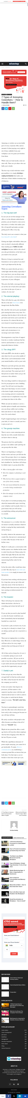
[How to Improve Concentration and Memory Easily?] (5, 879)
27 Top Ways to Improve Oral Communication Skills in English (7, 814)
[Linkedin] (14, 1084)
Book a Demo (14, 1089)
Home (2, 67)
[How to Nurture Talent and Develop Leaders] (5, 979)
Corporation (13, 992)
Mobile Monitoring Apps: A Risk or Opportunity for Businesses (17, 872)
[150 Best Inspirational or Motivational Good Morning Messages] (5, 1006)
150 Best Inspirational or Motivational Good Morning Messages (17, 1005)
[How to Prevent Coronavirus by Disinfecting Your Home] (5, 850)
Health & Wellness (3, 866)
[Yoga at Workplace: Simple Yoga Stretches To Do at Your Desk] (5, 865)
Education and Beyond (4, 881)
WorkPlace (8, 67)
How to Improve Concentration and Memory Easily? (17, 879)
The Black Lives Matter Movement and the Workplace (16, 857)
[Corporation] (5, 994)
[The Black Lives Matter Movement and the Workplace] (5, 857)
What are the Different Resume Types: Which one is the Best (21, 814)
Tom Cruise (16, 303)
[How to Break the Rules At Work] (5, 986)
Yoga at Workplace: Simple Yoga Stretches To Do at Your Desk (18, 864)
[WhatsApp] (13, 108)
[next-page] (5, 906)
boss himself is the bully (8, 237)
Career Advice (4, 852)
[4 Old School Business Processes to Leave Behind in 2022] (5, 843)
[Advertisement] (14, 17)
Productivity (4, 845)
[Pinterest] (9, 108)
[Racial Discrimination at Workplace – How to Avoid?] (5, 901)
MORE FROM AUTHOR (19, 837)
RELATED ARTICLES (7, 837)
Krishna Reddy (6, 105)
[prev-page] (2, 906)
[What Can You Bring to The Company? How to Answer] (5, 1013)
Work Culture (9, 94)
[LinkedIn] (19, 1096)
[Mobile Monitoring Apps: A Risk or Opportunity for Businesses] (5, 872)
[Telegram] (18, 1084)
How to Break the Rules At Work (17, 985)
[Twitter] (6, 108)
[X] (14, 1096)
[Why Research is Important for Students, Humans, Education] (5, 1020)
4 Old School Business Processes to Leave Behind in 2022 (17, 843)
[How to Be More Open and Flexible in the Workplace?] (5, 893)
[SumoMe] (25, 1096)
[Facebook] (2, 108)
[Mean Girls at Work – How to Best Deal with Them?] (5, 886)
